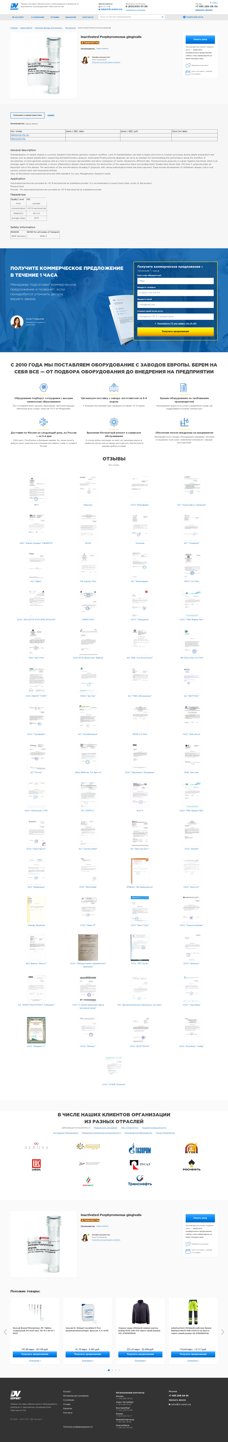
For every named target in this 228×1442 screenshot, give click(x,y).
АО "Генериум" (192, 543)
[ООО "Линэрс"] (88, 1030)
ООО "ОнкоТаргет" (36, 849)
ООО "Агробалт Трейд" (191, 1046)
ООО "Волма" (192, 849)
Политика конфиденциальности (78, 1427)
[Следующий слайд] (222, 1332)
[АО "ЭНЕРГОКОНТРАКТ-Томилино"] (36, 989)
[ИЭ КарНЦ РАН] (88, 565)
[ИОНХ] (88, 527)
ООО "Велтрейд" (88, 887)
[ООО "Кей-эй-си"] (191, 718)
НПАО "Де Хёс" (88, 696)
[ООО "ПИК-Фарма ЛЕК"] (191, 794)
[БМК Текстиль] (191, 756)
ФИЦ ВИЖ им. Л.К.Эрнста (88, 772)
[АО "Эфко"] (36, 565)
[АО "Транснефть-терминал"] (191, 489)
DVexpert (15, 1395)
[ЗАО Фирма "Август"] (36, 947)
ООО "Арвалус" (191, 963)
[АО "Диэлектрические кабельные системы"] (140, 989)
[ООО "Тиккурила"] (140, 603)
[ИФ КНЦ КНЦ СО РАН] (191, 642)
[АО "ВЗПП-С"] (88, 794)
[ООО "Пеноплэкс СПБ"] (36, 794)
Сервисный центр (194, 17)
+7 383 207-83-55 (124, 1428)
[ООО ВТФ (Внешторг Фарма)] (88, 642)
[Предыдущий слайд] (5, 1332)
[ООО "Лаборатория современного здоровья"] (88, 947)
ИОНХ (88, 543)
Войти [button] (215, 2)
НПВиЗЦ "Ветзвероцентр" (139, 887)
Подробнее (34, 1360)
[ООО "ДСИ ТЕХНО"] (140, 1030)
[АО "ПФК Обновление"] (139, 680)
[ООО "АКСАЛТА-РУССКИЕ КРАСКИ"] (36, 603)
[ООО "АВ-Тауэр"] (140, 947)
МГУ (36, 505)
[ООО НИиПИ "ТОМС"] (36, 680)
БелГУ (140, 811)
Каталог (67, 1391)
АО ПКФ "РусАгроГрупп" (140, 658)
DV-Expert (14, 6)
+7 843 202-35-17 (124, 1416)
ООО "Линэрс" (88, 1046)
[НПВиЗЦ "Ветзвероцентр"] (140, 871)
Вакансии (71, 17)
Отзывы (55, 17)
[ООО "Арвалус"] (191, 947)
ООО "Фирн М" (88, 925)
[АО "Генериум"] (191, 527)
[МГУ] (36, 489)
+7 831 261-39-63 (124, 1422)
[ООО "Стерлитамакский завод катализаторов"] (88, 989)
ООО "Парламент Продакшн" (140, 772)
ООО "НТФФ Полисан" (114, 1084)
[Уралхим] (140, 527)
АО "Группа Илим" (88, 849)
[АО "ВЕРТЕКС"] (191, 680)
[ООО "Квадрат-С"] (36, 1030)
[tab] (27, 115)
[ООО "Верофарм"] (140, 489)
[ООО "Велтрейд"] (88, 871)
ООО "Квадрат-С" (36, 1046)
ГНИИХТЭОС (88, 620)
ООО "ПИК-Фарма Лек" (192, 620)
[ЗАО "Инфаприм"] (36, 871)
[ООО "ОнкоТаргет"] (36, 833)
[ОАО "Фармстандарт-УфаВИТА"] (36, 527)
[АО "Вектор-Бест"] (139, 833)
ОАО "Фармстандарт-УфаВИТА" (36, 543)
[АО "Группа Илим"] (88, 833)
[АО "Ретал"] (36, 756)
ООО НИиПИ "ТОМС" (36, 696)
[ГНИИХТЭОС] (88, 603)
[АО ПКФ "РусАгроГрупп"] (140, 642)
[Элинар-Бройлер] (36, 909)
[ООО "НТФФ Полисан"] (114, 1068)
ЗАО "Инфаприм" (36, 887)
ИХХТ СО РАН (191, 581)
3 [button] (115, 1370)
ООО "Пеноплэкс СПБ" (36, 811)
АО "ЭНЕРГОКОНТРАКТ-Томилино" (36, 1005)
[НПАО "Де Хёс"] (88, 680)
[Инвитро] (88, 489)
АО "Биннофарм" (140, 581)
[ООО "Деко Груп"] (140, 909)
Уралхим (140, 543)
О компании (37, 17)
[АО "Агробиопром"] (88, 718)
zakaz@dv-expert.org (111, 9)
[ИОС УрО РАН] (36, 642)
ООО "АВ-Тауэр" (140, 963)
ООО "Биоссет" (192, 887)
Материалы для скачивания (76, 1396)
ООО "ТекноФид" (192, 1005)
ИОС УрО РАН (36, 658)
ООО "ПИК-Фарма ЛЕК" (191, 811)
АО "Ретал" (36, 772)
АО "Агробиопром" (88, 734)
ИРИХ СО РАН (139, 734)
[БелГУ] (139, 794)
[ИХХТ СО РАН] (191, 565)
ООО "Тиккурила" (140, 620)
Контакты (87, 17)
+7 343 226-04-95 (124, 1410)
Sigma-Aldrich (102, 48)
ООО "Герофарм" (36, 734)
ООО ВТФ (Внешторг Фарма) (88, 658)
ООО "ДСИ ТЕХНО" (140, 1046)
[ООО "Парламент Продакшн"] (140, 756)
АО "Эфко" (36, 581)
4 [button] (119, 1370)
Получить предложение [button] (34, 1354)
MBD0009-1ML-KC (20, 135)
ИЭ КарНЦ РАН (88, 581)
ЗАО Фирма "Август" (36, 963)
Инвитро (88, 505)
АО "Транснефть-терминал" (191, 505)
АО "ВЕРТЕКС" (192, 696)
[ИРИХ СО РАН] (140, 718)
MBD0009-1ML (18, 139)
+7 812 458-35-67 (124, 1404)
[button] (106, 62)
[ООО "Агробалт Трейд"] (191, 1030)
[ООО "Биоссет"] (191, 871)
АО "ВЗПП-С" (88, 811)
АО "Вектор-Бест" (139, 849)
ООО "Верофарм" (140, 505)
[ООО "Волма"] (191, 833)
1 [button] (108, 1370)
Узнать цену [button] (200, 39)
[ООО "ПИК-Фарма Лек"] (191, 603)
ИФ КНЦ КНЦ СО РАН (191, 658)
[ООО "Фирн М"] (88, 909)
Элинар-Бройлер (36, 925)
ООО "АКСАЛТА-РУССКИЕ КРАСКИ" (36, 620)
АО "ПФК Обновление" (140, 696)
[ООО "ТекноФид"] (191, 989)
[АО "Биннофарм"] (140, 565)
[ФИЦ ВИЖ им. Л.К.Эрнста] (88, 756)
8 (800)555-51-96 (137, 7)
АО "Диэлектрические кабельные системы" (140, 1005)
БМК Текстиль (191, 772)
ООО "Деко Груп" (140, 925)
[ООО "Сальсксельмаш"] (191, 909)
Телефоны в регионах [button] (135, 10)
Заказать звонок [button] (204, 10)
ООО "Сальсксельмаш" (191, 925)
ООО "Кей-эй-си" (192, 734)
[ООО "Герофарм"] (36, 718)
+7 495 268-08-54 (206, 7)
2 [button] (112, 1370)
